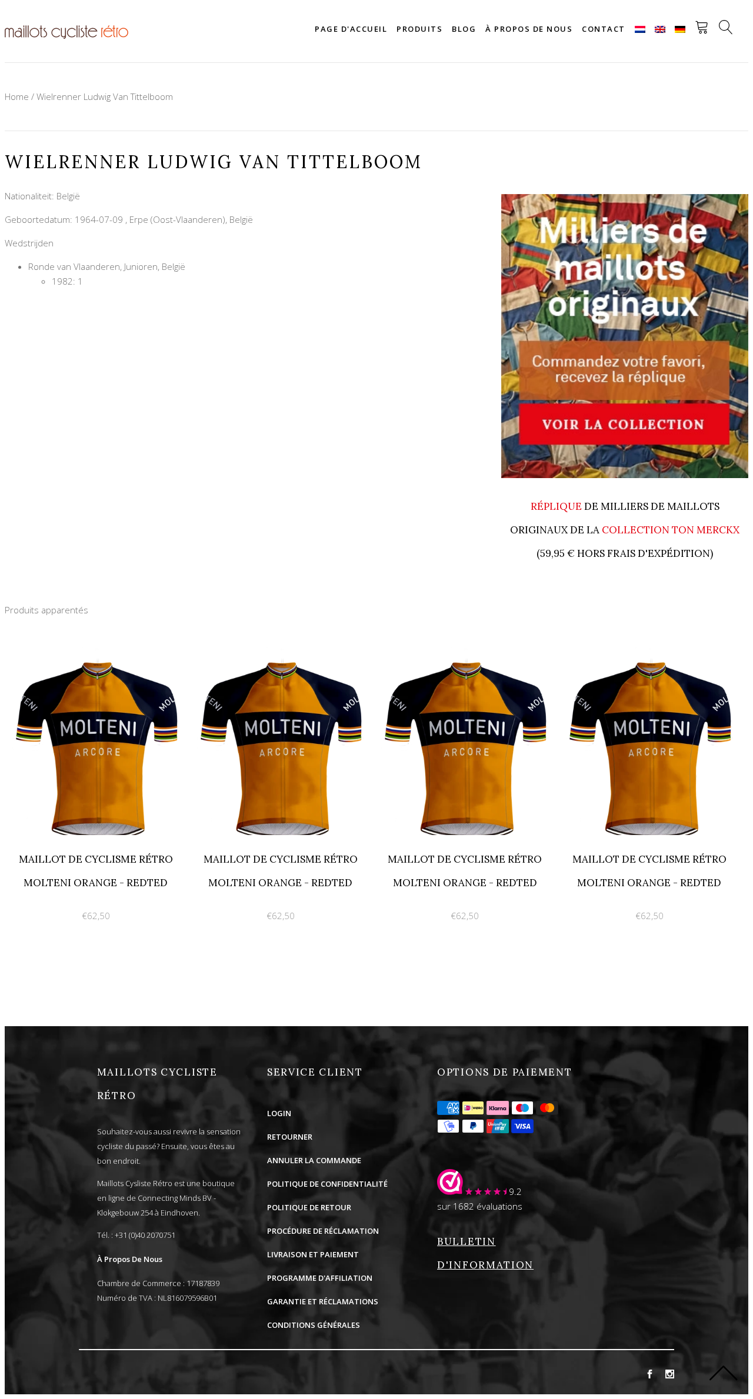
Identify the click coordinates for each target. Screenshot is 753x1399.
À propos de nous (528, 29)
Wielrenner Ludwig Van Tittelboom (104, 96)
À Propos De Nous (129, 1259)
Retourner (289, 1136)
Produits (419, 29)
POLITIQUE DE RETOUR (309, 1207)
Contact (603, 29)
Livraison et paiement (313, 1254)
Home (17, 96)
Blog (464, 29)
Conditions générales (313, 1325)
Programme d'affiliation (319, 1278)
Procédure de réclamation (323, 1231)
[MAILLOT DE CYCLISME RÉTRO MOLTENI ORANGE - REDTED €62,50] (97, 654)
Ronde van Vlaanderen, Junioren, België (106, 266)
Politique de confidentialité (327, 1183)
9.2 (515, 1191)
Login (279, 1113)
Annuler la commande (314, 1160)
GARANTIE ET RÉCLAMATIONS (322, 1301)
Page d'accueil (351, 29)
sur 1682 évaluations (479, 1206)
